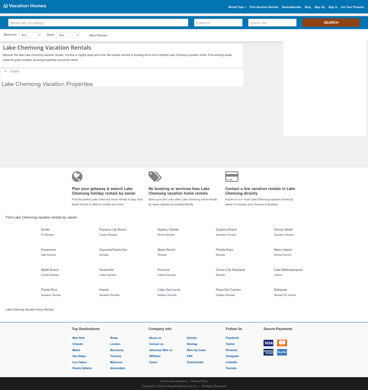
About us (155, 338)
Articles (192, 338)
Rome (114, 338)
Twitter (230, 344)
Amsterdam (117, 368)
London (115, 344)
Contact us (156, 344)
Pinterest (231, 350)
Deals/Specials (291, 7)
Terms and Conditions (173, 381)
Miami (76, 350)
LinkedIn (231, 362)
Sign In (333, 7)
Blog (308, 7)
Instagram (232, 356)
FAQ (189, 356)
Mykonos (116, 362)
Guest (50, 34)
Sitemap (192, 344)
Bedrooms (10, 34)
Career (153, 362)
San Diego (79, 356)
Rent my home (196, 350)
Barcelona (116, 350)
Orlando (77, 344)
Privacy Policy (199, 381)
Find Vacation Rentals (264, 7)
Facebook (232, 338)
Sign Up (320, 7)
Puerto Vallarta (81, 368)
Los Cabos (79, 362)
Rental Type (236, 7)
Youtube (231, 368)
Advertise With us (160, 350)
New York (78, 338)
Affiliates (155, 356)
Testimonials (195, 362)
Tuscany (115, 356)
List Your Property (352, 7)
